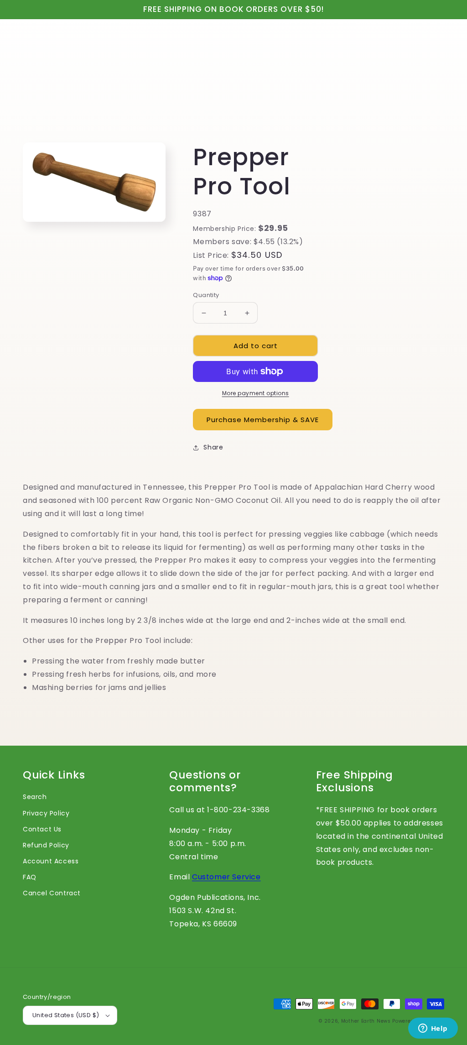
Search (35, 796)
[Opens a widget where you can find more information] (433, 1029)
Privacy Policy (46, 813)
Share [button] (213, 447)
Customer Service (226, 877)
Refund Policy (46, 845)
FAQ (29, 877)
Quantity (206, 295)
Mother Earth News (366, 1021)
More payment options (255, 393)
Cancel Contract (52, 893)
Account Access (50, 861)
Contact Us (42, 829)
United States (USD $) (65, 1015)
